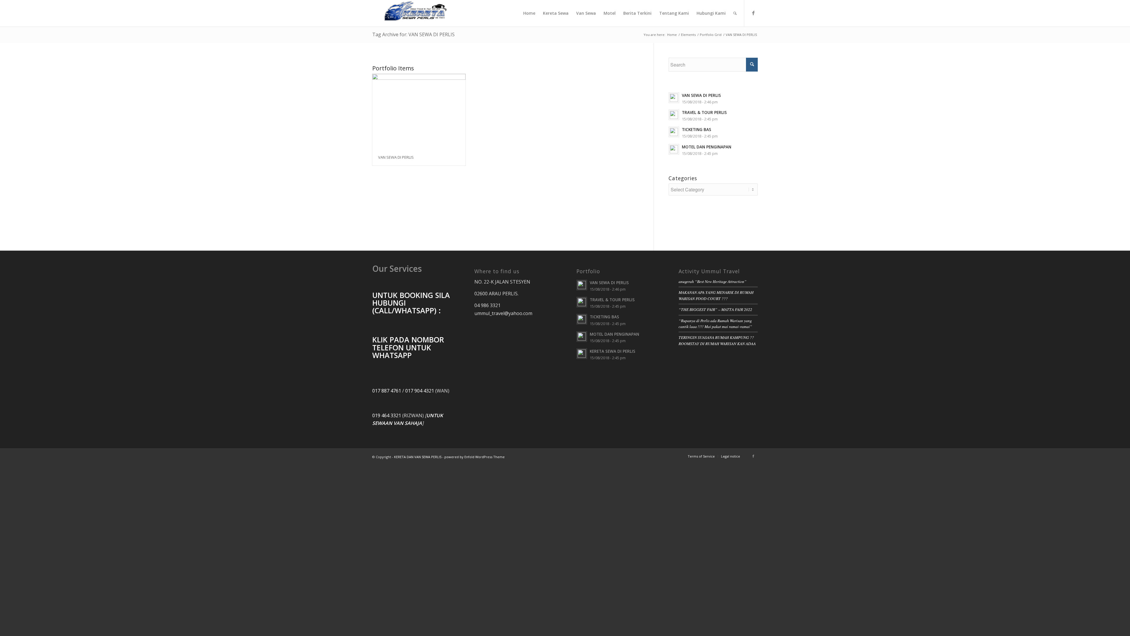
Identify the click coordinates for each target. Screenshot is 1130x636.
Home (672, 34)
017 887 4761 (386, 390)
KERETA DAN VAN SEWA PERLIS (417, 457)
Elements (688, 34)
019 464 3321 (386, 415)
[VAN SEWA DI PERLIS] (419, 112)
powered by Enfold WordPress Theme (474, 457)
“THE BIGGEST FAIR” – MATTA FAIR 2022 (715, 309)
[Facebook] (753, 13)
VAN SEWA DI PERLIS (396, 157)
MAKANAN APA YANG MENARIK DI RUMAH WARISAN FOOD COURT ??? (716, 295)
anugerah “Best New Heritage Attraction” (713, 281)
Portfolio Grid (711, 34)
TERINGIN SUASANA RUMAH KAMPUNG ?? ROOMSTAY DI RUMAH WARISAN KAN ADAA (717, 340)
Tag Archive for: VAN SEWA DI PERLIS (413, 34)
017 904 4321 (419, 390)
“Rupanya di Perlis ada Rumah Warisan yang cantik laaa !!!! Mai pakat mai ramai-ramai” (715, 323)
